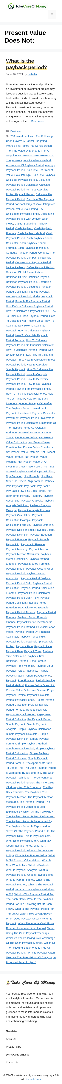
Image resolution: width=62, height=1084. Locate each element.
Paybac (24, 495)
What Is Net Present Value (31, 855)
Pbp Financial (26, 680)
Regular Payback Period (20, 714)
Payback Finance (16, 539)
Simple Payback (15, 724)
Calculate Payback (44, 175)
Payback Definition (17, 534)
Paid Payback (14, 486)
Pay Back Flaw (15, 490)
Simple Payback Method (32, 743)
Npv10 (22, 481)
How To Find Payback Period (32, 388)
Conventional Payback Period (33, 262)
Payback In (12, 544)
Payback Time (32, 651)
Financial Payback (38, 291)
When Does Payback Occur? (23, 918)
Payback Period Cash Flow (22, 597)
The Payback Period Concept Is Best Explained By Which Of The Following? (29, 806)
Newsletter (11, 1031)
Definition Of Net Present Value (24, 272)
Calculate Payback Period (21, 179)
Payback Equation (41, 534)
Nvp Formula (35, 481)
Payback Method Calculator (22, 554)
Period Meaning (45, 680)
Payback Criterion (42, 524)
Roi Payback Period (39, 719)
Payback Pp (33, 641)
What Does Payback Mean (22, 840)
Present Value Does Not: (40, 685)
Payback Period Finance (20, 612)
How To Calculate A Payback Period (27, 311)
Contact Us (12, 1062)
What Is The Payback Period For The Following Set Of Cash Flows (29, 904)
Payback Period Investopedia (34, 622)
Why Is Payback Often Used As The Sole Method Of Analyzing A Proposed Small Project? (31, 957)
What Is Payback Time (39, 874)
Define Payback (15, 267)
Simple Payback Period (20, 748)
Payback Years (15, 670)
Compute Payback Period (21, 252)
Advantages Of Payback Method (31, 160)
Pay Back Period (35, 490)
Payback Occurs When (40, 568)
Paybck (10, 675)
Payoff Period (24, 675)
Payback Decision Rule (20, 529)
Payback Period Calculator (34, 592)
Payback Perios (15, 641)
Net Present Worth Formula (37, 466)
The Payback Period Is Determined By (29, 821)
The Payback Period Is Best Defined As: (30, 816)
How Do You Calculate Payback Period (29, 306)
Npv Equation (14, 476)
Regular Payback (36, 709)
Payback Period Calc (18, 583)
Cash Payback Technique (32, 247)
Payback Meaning (17, 549)
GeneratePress (33, 1079)
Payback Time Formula (32, 660)
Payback (36, 495)
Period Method (15, 685)
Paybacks (31, 670)
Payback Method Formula (33, 563)
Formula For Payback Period (32, 301)
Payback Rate (24, 646)
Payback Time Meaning (20, 665)
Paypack (11, 680)
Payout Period (42, 675)
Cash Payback (24, 228)
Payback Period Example (33, 607)
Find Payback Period (18, 296)
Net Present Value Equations (35, 447)
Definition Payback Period (21, 281)
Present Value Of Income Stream (26, 690)
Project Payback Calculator (34, 694)
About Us (11, 1039)
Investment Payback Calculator (36, 413)
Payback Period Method (20, 627)
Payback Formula (38, 539)
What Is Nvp (19, 865)
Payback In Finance (33, 544)
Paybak (43, 670)
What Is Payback (38, 865)
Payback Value (45, 665)
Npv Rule (11, 481)
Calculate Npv (22, 175)
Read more (37, 121)
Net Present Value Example (22, 452)
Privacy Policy (13, 1047)
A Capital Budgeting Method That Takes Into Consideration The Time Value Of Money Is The (29, 145)
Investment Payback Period (22, 417)
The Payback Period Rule (34, 831)
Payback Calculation (18, 515)
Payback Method (39, 549)
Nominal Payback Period (21, 471)
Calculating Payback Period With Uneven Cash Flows (30, 218)
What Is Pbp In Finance (20, 879)
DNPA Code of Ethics (17, 1054)
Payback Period (15, 573)
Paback (49, 481)
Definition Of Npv (16, 276)
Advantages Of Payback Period (25, 165)
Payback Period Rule (32, 636)
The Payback (33, 792)
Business (15, 131)
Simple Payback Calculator (22, 733)
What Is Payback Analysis (21, 869)
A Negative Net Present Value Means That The (30, 155)
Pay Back (30, 486)
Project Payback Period (20, 699)
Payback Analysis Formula (34, 510)
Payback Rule (14, 651)
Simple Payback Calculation (34, 729)
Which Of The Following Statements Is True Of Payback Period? (30, 947)
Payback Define (44, 529)
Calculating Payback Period (22, 213)
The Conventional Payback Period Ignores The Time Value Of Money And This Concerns (30, 782)
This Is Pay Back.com (37, 835)
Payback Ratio (43, 646)
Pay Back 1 (44, 486)
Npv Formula (31, 476)
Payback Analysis (31, 500)
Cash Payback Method (31, 233)
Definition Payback (39, 276)
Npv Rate (46, 476)
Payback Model (15, 568)
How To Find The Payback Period (26, 393)
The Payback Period (31, 801)
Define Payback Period (40, 267)
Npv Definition (45, 471)
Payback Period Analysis (36, 578)
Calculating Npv (33, 209)
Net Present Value (26, 437)
